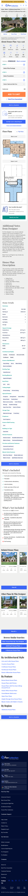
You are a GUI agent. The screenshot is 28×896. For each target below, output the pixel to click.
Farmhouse (12, 354)
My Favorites (4, 832)
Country (5, 354)
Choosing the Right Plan (7, 803)
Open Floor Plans (7, 696)
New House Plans (5, 800)
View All (13, 631)
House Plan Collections (7, 810)
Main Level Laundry (8, 401)
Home (2, 9)
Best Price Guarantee (6, 868)
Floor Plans (14, 34)
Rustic (11, 357)
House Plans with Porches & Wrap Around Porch (12, 687)
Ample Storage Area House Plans (12, 699)
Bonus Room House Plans (9, 680)
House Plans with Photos (9, 683)
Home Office (21, 396)
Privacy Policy (12, 888)
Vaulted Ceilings (13, 404)
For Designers (4, 851)
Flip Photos (23, 34)
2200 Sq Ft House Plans (13, 646)
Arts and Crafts (20, 354)
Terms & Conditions (3, 888)
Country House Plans (8, 664)
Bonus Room (6, 399)
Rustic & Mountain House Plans (11, 672)
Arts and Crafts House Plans (10, 661)
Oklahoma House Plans (8, 709)
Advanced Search (5, 797)
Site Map (25, 888)
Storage (5, 404)
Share (24, 16)
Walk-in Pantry (6, 440)
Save (6, 16)
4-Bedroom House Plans (13, 650)
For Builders (4, 855)
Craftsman (5, 357)
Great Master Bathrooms (9, 693)
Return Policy (4, 826)
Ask (17, 16)
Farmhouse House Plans (9, 669)
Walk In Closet (6, 457)
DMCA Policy (18, 888)
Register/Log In (5, 829)
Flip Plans (21, 131)
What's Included (5, 842)
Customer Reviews (6, 871)
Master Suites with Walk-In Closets (12, 702)
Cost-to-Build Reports (6, 848)
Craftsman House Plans (14, 9)
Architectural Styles (6, 806)
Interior (5, 34)
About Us (3, 864)
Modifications (4, 845)
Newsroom (4, 874)
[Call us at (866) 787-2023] (26, 2)
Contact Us (4, 822)
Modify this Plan (14, 217)
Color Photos (18, 401)
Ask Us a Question (14, 105)
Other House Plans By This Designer (13, 641)
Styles (6, 9)
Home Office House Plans (9, 690)
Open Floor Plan (7, 407)
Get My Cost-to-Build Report (14, 121)
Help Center (4, 819)
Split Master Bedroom (17, 457)
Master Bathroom (18, 455)
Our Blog (3, 877)
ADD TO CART (14, 94)
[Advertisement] (14, 736)
